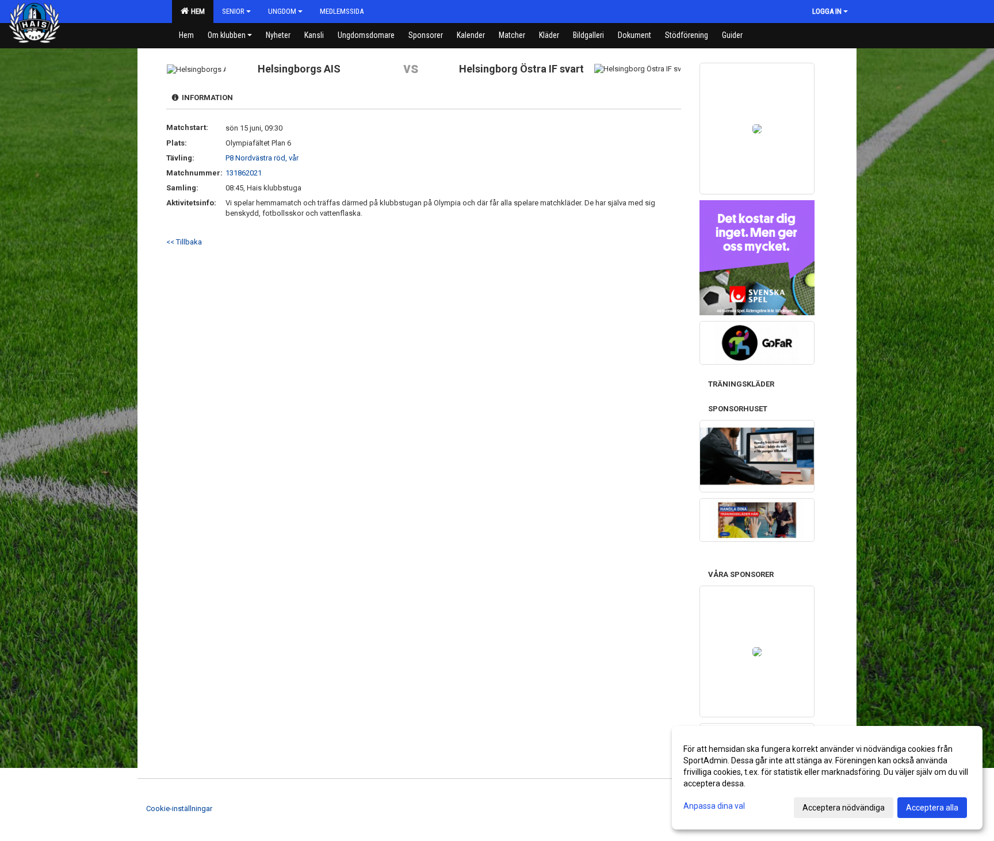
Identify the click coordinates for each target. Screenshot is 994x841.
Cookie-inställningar (179, 808)
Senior (233, 11)
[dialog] (827, 777)
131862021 (243, 173)
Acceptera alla (932, 807)
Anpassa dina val (714, 806)
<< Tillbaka (184, 242)
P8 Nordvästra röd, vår (262, 158)
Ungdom (282, 11)
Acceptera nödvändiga (843, 807)
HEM (196, 11)
